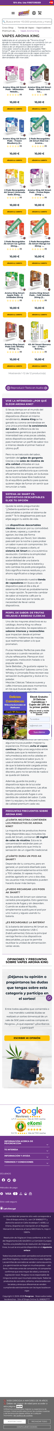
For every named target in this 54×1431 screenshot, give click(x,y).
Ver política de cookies (23, 1415)
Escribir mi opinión (27, 1038)
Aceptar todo (15, 1421)
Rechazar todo (39, 1421)
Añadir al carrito (14, 109)
